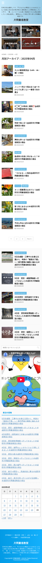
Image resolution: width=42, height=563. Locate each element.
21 (10, 510)
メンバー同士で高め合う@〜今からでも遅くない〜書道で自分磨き (27, 89)
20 (4, 510)
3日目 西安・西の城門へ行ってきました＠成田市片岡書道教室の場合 (20, 466)
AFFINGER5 (24, 560)
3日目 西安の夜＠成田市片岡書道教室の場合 (20, 454)
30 (21, 514)
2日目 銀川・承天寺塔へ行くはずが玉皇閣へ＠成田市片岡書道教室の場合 (20, 479)
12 (37, 501)
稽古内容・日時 (19, 535)
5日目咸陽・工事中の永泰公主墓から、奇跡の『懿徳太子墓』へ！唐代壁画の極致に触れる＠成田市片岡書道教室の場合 (20, 421)
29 (15, 514)
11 (32, 501)
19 (37, 505)
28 (10, 514)
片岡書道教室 (21, 19)
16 (21, 505)
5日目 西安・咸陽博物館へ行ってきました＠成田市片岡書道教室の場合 (27, 281)
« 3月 (4, 518)
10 (26, 501)
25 (32, 510)
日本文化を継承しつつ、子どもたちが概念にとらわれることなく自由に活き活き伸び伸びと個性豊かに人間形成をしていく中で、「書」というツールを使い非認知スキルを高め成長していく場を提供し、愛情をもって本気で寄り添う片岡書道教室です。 (21, 551)
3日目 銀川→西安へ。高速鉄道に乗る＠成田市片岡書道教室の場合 (21, 472)
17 (26, 505)
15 (15, 505)
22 (15, 510)
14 (10, 505)
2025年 (10, 54)
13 (4, 505)
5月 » (10, 518)
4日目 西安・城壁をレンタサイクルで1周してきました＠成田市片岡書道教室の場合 (27, 334)
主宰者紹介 (8, 535)
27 (4, 514)
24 (26, 510)
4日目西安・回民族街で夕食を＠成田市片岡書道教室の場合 (20, 435)
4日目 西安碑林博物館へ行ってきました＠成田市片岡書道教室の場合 (27, 316)
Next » (29, 239)
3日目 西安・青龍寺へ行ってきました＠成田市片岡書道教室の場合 (20, 459)
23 (21, 510)
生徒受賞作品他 (25, 537)
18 (32, 505)
